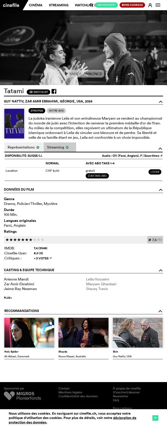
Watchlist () (87, 5)
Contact (64, 388)
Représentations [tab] (22, 147)
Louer (155, 172)
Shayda (62, 352)
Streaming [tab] (56, 147)
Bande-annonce (83, 73)
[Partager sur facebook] (54, 91)
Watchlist (38, 92)
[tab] (36, 110)
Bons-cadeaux (122, 408)
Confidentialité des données (78, 396)
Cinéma (35, 5)
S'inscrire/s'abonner (126, 392)
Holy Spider (11, 352)
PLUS (8, 298)
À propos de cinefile (127, 388)
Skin (115, 352)
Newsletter (120, 396)
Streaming (58, 5)
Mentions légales (70, 392)
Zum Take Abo (97, 176)
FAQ (116, 400)
